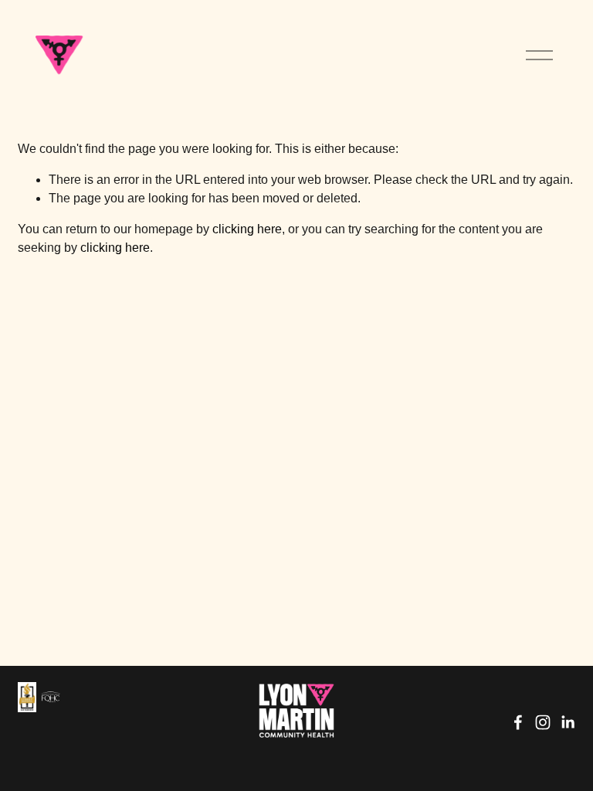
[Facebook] (518, 722)
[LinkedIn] (567, 722)
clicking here (247, 229)
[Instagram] (543, 722)
